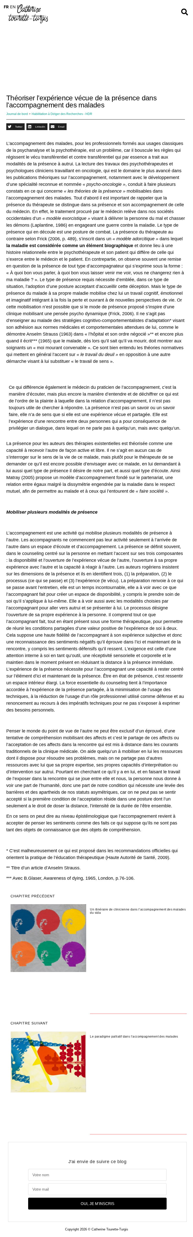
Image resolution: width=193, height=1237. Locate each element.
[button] (15, 126)
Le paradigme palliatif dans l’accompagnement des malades (134, 1036)
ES (19, 6)
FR (6, 6)
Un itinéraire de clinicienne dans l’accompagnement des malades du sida (138, 911)
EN (13, 6)
